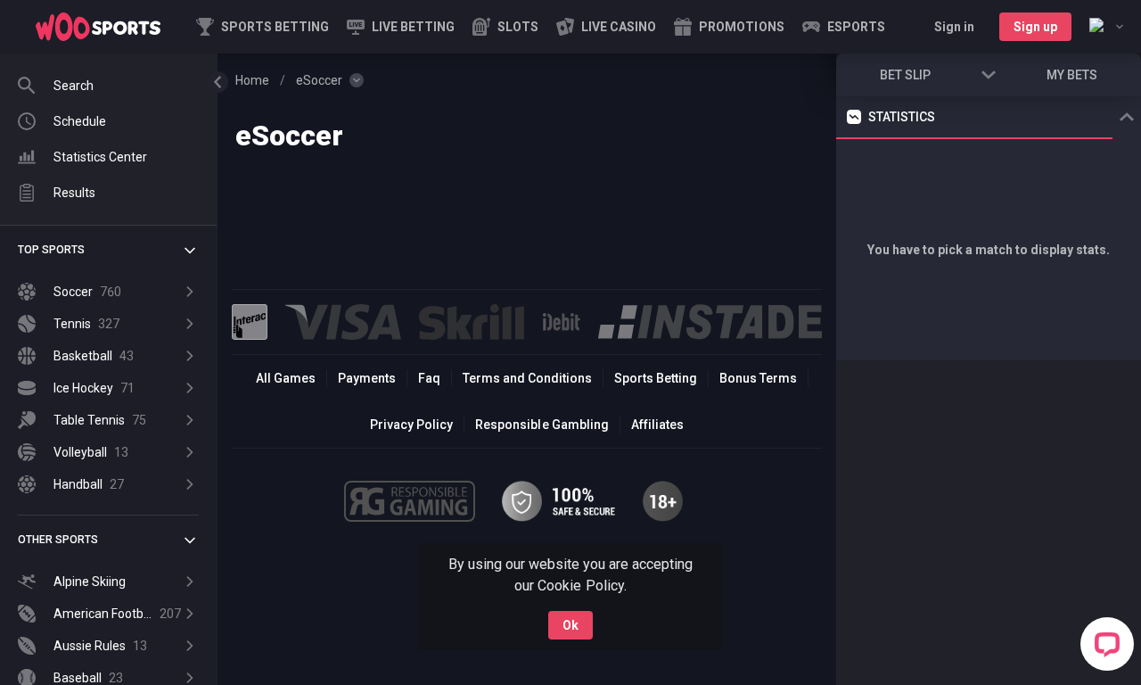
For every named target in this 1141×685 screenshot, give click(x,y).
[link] (98, 27)
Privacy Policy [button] (411, 424)
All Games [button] (286, 378)
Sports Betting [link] (655, 378)
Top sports (51, 249)
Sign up (1035, 27)
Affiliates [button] (657, 424)
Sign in (954, 27)
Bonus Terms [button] (758, 378)
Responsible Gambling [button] (541, 424)
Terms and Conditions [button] (527, 378)
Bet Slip (905, 75)
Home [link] (252, 80)
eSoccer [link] (319, 80)
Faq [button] (429, 378)
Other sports (58, 539)
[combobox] (1106, 27)
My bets (1072, 75)
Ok (570, 625)
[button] (505, 27)
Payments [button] (367, 378)
